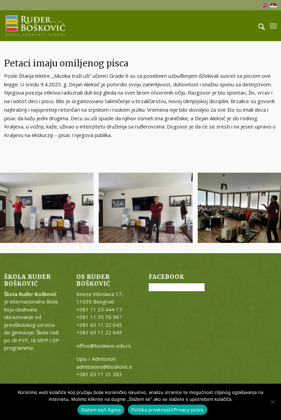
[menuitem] (258, 25)
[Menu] (273, 25)
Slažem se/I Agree (101, 409)
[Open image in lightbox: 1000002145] (86, 235)
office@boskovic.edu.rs (103, 345)
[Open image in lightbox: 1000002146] (185, 235)
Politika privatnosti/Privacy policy (167, 409)
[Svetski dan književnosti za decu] (5, 210)
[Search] (258, 25)
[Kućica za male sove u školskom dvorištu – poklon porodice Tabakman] (275, 210)
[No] (272, 401)
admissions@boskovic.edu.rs (110, 366)
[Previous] (15, 207)
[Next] (265, 207)
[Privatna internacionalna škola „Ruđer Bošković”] (35, 25)
